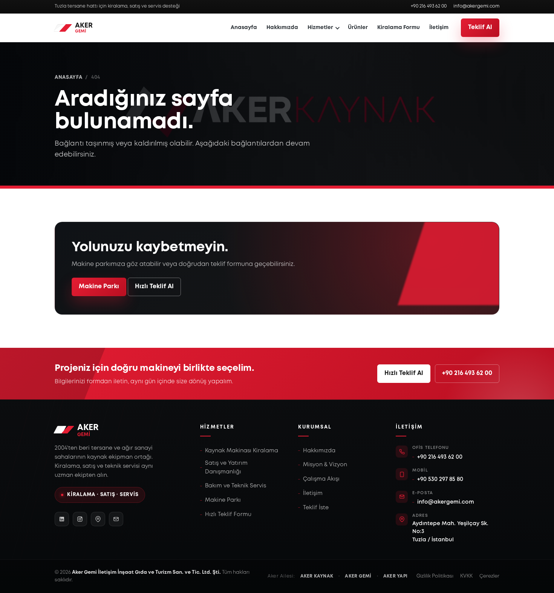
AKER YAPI (395, 576)
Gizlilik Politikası (434, 576)
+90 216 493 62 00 (429, 6)
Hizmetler (320, 27)
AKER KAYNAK (317, 576)
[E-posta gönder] (116, 519)
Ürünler (358, 27)
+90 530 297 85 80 (440, 479)
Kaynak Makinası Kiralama (241, 450)
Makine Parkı (99, 286)
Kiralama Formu (398, 27)
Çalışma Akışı (321, 479)
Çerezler (489, 576)
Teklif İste (316, 507)
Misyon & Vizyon (325, 464)
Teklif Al (480, 27)
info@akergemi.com (476, 6)
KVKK (466, 576)
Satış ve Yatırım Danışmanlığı (226, 467)
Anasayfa (244, 27)
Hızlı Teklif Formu (228, 514)
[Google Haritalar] (98, 519)
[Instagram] (80, 519)
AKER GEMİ (358, 576)
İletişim (438, 27)
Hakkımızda (282, 27)
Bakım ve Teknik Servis (235, 486)
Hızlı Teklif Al (154, 286)
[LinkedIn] (62, 519)
